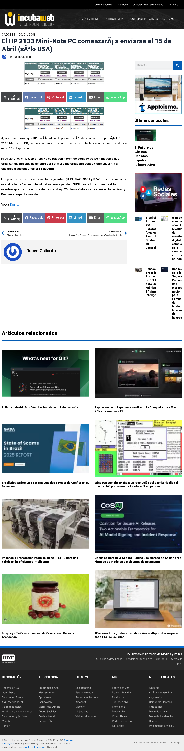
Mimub (6, 721)
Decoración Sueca (12, 697)
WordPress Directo (49, 706)
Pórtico (6, 725)
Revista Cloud (47, 716)
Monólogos (118, 706)
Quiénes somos (103, 4)
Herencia (154, 721)
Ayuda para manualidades (17, 711)
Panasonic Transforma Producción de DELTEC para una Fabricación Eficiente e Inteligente (154, 282)
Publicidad (122, 4)
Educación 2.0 (120, 687)
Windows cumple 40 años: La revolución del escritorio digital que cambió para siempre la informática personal (136, 484)
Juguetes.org (120, 701)
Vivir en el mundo (85, 716)
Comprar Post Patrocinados (148, 4)
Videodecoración (12, 706)
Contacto (173, 4)
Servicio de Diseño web (139, 659)
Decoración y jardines (14, 716)
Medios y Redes (171, 654)
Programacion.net (49, 687)
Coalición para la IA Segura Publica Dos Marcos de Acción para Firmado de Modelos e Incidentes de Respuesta (138, 560)
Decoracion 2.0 (11, 687)
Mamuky (80, 706)
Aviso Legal (175, 742)
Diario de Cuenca (159, 711)
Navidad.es (119, 697)
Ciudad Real (156, 706)
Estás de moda (84, 692)
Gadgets (9, 34)
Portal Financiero (122, 721)
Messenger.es (47, 692)
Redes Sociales (47, 711)
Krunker (15, 204)
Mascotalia (118, 711)
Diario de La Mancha (161, 716)
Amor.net (80, 701)
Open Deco (8, 692)
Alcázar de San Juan (161, 692)
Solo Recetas (83, 687)
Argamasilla (155, 697)
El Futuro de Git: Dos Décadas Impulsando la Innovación (145, 156)
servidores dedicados (33, 747)
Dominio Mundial (121, 692)
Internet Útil (45, 721)
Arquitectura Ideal (12, 701)
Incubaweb (45, 701)
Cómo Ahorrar (120, 716)
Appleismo (45, 697)
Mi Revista (118, 725)
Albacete (154, 687)
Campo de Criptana (160, 701)
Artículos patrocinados (109, 659)
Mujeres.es (81, 711)
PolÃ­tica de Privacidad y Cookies (150, 742)
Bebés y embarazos (87, 697)
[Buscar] (177, 65)
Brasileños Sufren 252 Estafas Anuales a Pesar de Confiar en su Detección (153, 232)
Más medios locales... (161, 725)
